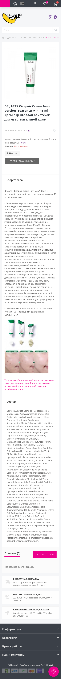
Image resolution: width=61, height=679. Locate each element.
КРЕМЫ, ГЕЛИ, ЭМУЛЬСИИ (31, 37)
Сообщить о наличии (22, 161)
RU (22, 3)
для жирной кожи (33, 386)
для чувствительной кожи (24, 383)
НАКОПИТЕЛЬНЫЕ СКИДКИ (27, 594)
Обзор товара (13, 180)
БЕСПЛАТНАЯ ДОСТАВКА (26, 579)
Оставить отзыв (45, 554)
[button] (35, 3)
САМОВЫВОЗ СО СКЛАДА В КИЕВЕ (31, 609)
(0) (29, 130)
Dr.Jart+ (24, 142)
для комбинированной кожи (24, 380)
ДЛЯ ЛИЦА (11, 37)
